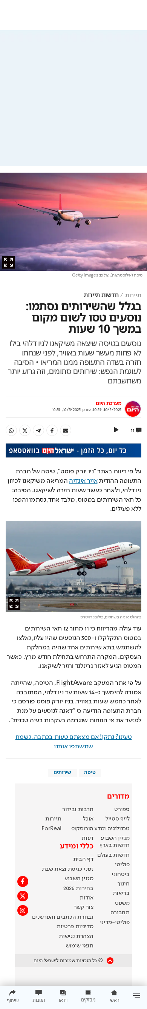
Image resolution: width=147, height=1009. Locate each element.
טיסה (89, 772)
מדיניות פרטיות (75, 927)
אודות (86, 898)
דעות (87, 838)
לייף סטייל (118, 819)
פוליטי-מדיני (115, 922)
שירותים (62, 772)
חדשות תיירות (101, 295)
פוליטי (122, 865)
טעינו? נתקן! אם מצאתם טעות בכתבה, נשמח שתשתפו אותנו (73, 742)
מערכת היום (108, 403)
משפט (122, 903)
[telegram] (38, 430)
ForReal (51, 829)
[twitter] (25, 430)
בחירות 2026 (78, 888)
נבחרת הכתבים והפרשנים (62, 917)
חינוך (123, 884)
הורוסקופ (82, 829)
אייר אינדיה (83, 480)
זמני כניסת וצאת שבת (67, 869)
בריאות (121, 893)
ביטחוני (121, 874)
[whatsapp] (11, 430)
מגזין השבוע (115, 838)
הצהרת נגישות (76, 936)
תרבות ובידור (77, 810)
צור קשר (83, 907)
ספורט (121, 810)
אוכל (88, 819)
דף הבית (83, 859)
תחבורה (120, 913)
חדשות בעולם (113, 855)
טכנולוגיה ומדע (112, 829)
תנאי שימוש (79, 946)
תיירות (133, 295)
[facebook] (52, 430)
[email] (65, 430)
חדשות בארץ (115, 845)
